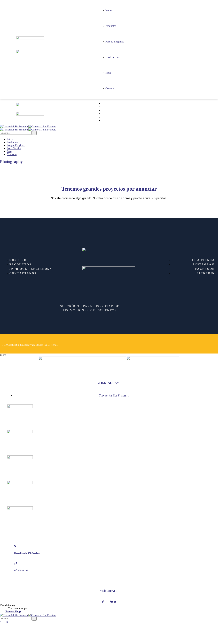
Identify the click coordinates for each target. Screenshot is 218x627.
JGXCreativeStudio (13, 344)
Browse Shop (13, 611)
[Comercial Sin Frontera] (28, 126)
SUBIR (4, 622)
